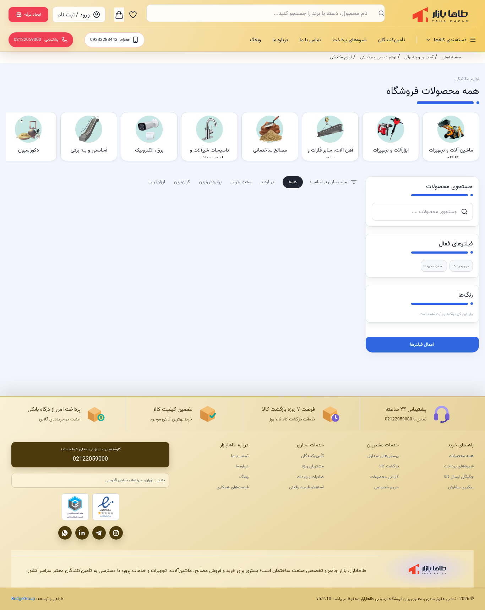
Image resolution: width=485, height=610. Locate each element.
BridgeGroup (23, 598)
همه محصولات (461, 455)
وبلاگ (255, 40)
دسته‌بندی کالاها (450, 40)
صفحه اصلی (451, 57)
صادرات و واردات (310, 476)
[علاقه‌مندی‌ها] (133, 14)
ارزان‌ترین (156, 182)
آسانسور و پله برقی (419, 57)
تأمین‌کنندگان (391, 40)
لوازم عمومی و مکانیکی (378, 57)
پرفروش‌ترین (210, 182)
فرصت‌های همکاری (233, 487)
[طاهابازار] (436, 15)
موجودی (461, 265)
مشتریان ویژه (312, 466)
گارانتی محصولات (384, 476)
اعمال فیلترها (422, 344)
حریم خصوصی (386, 487)
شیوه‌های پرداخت (350, 40)
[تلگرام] (99, 533)
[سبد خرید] (119, 14)
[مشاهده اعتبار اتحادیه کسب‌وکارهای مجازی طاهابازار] (75, 506)
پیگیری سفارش (461, 487)
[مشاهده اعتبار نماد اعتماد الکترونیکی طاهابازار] (105, 506)
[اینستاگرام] (116, 533)
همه (293, 182)
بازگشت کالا (389, 466)
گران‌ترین (182, 182)
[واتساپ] (65, 533)
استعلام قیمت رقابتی (306, 487)
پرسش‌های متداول (383, 455)
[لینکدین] (82, 533)
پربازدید (267, 182)
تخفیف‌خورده (434, 266)
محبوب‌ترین (241, 182)
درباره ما (280, 40)
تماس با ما (310, 40)
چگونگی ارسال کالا (459, 476)
